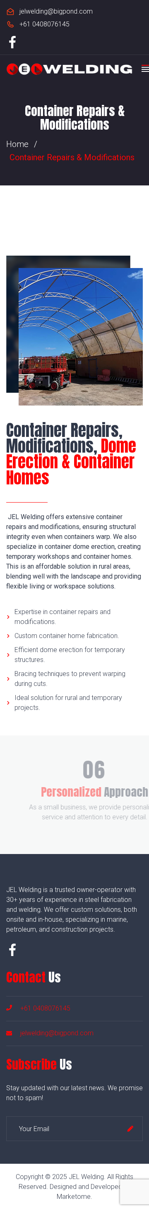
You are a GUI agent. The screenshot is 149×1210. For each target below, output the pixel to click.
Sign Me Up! (130, 1128)
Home (17, 144)
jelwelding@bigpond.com (56, 11)
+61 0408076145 (44, 24)
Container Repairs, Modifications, (71, 454)
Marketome (74, 1197)
